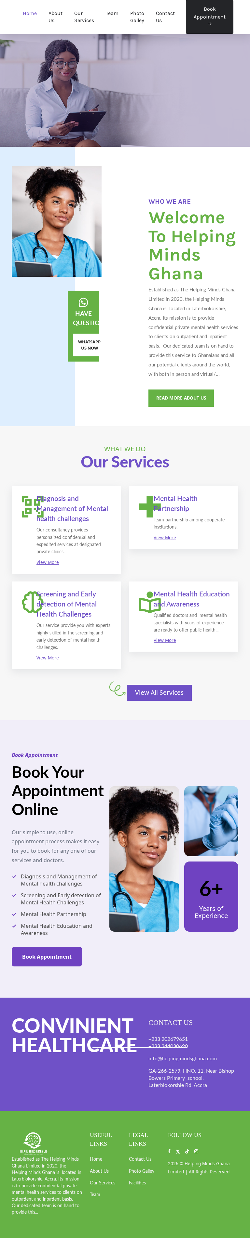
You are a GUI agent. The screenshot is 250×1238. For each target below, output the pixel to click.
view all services (159, 692)
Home (30, 13)
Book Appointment (210, 13)
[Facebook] (169, 1151)
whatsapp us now (89, 345)
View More (47, 562)
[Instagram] (196, 1151)
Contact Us (165, 16)
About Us (55, 16)
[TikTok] (187, 1151)
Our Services (84, 16)
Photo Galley (137, 16)
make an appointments (24, 107)
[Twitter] (178, 1151)
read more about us (181, 398)
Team (112, 13)
